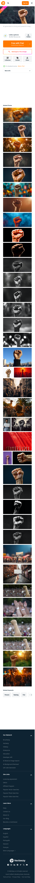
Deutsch (5, 882)
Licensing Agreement (10, 817)
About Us (6, 853)
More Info (7, 70)
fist (24, 733)
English (5, 871)
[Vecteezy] (3, 3)
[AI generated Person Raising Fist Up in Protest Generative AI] (17, 356)
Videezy (5, 784)
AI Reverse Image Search (11, 798)
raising (16, 733)
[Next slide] (27, 732)
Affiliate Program (8, 824)
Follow (28, 37)
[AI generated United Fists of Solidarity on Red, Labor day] (17, 465)
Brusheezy (6, 777)
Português (6, 878)
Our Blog (6, 856)
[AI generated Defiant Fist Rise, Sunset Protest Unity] (17, 714)
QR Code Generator (9, 805)
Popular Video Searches (10, 834)
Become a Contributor (10, 860)
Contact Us (6, 849)
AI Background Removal (11, 802)
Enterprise (6, 788)
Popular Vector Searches (11, 827)
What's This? (21, 66)
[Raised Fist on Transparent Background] (8, 372)
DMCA (5, 820)
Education (6, 791)
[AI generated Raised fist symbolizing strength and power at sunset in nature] (17, 697)
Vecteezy (6, 781)
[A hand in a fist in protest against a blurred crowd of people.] (17, 628)
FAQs (4, 846)
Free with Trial (17, 44)
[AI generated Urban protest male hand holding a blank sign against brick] (17, 611)
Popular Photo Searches (11, 831)
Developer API (7, 795)
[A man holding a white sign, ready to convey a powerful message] (7, 434)
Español (5, 875)
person (7, 733)
